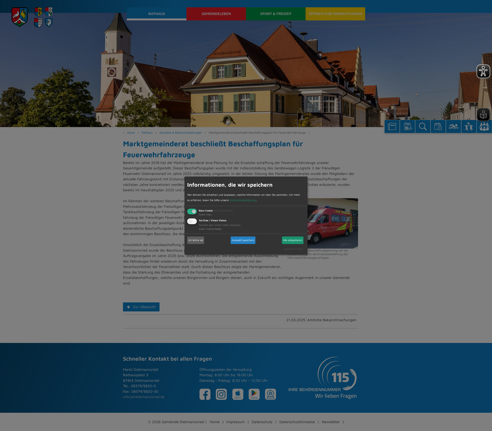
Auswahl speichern (243, 240)
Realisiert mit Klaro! (293, 249)
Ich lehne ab (195, 240)
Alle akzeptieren (292, 240)
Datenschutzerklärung (243, 200)
